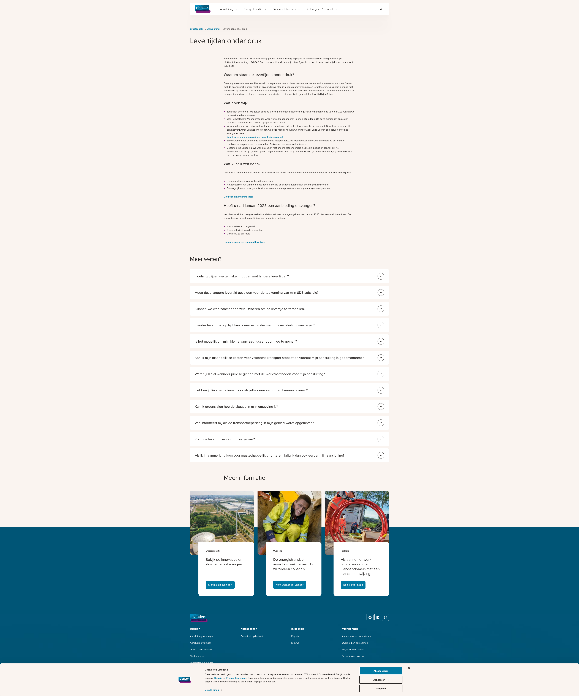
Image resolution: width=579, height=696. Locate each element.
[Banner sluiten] (409, 668)
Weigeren (381, 688)
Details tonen (212, 690)
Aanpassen (379, 680)
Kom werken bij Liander (290, 585)
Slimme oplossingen (220, 585)
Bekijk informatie (353, 585)
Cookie (218, 678)
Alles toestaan (380, 671)
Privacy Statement (236, 678)
